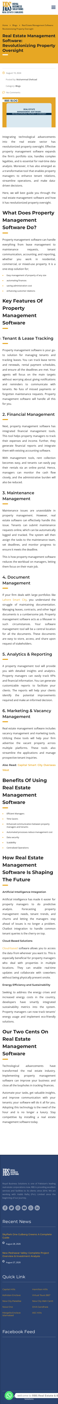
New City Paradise (11, 1301)
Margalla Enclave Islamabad (11, 1314)
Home (5, 25)
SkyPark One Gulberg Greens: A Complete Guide (27, 1236)
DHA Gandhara (40, 1307)
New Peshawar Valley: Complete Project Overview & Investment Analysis (25, 1254)
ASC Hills (37, 1312)
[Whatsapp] (9, 1395)
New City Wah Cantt (42, 1301)
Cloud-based (10, 948)
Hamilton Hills (40, 1289)
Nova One (7, 1307)
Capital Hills (8, 1289)
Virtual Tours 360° (41, 1295)
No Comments (13, 92)
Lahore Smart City (14, 600)
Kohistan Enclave (11, 1295)
